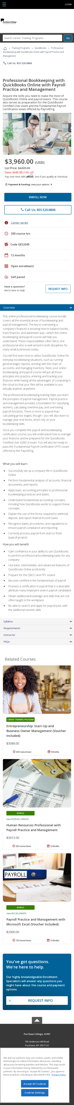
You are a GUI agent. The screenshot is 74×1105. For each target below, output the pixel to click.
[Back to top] (37, 1034)
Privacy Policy (59, 1074)
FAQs (6, 641)
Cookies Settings (35, 1092)
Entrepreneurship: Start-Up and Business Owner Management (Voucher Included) (36, 731)
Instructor (9, 635)
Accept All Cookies (35, 1083)
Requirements (11, 628)
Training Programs (21, 48)
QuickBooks (40, 48)
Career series (19, 223)
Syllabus (8, 621)
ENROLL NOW (38, 197)
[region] (35, 1075)
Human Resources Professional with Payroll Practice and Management (33, 827)
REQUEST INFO (58, 289)
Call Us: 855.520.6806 (17, 63)
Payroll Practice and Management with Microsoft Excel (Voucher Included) (35, 921)
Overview (9, 307)
